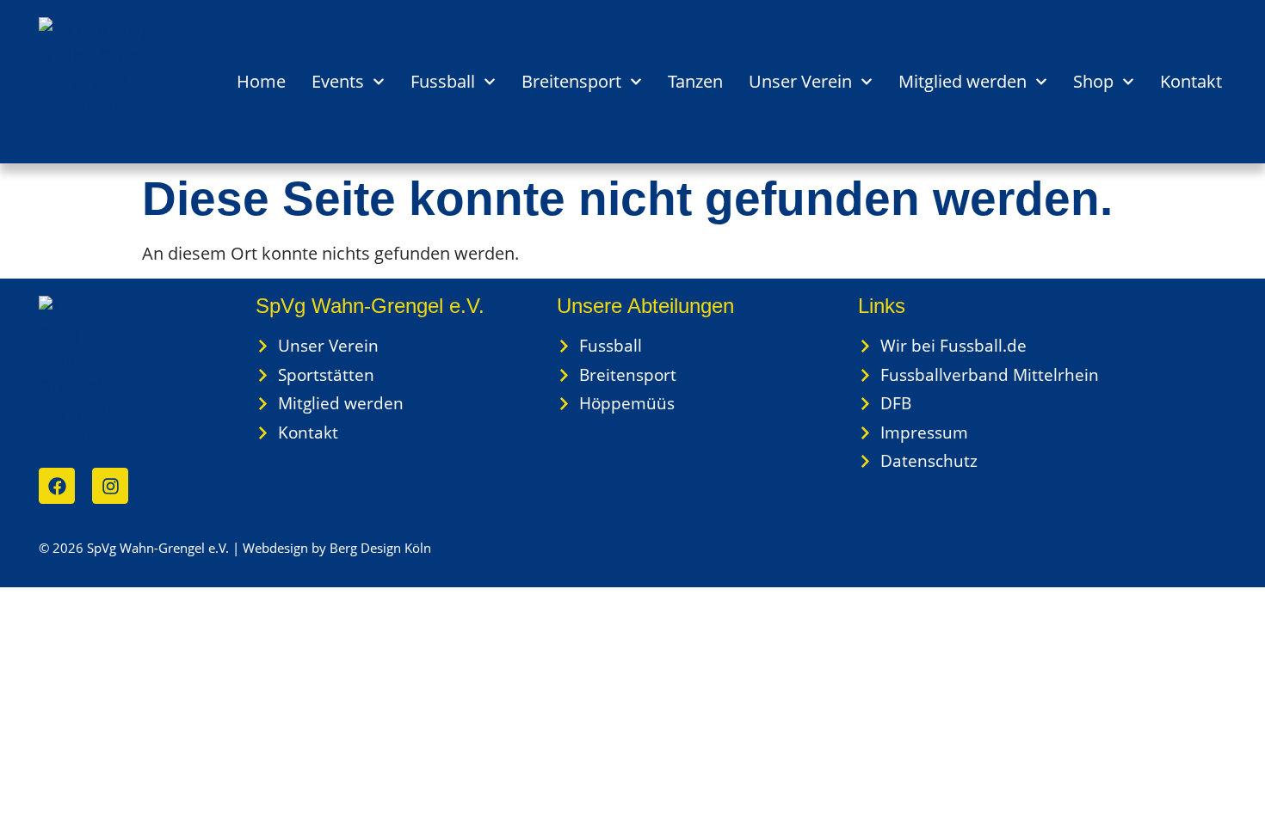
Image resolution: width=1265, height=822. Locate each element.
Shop (1093, 81)
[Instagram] (110, 486)
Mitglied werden (962, 81)
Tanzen (695, 81)
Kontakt (1191, 81)
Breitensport (571, 81)
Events (338, 81)
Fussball (442, 81)
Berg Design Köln (380, 547)
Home (261, 81)
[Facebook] (57, 486)
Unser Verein (800, 81)
